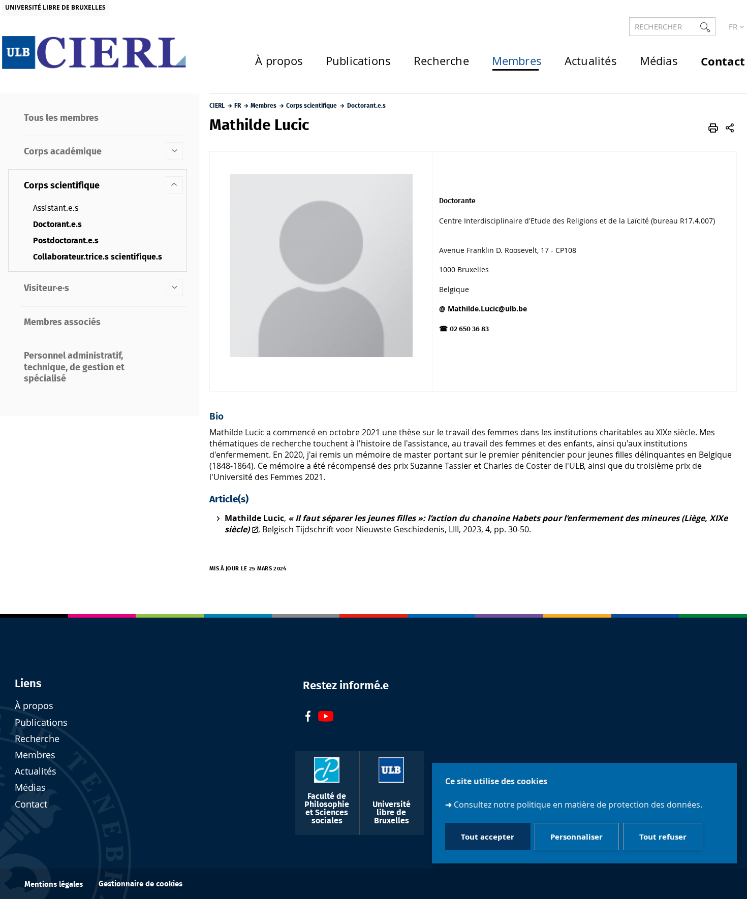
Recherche (37, 739)
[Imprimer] (713, 128)
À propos (34, 706)
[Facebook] (307, 717)
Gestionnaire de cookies (140, 884)
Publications (41, 722)
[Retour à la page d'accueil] (94, 52)
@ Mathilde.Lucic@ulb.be (483, 308)
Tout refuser (663, 836)
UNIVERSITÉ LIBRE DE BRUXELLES (55, 7)
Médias (30, 787)
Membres (35, 755)
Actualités (35, 771)
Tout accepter (487, 836)
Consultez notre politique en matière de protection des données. (578, 804)
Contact (31, 804)
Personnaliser (576, 836)
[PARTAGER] (730, 128)
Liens (28, 683)
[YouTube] (325, 717)
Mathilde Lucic (254, 518)
